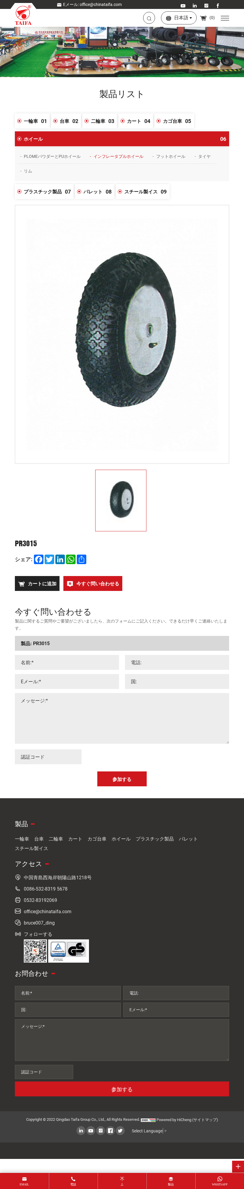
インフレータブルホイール (118, 156)
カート (138, 120)
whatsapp (220, 1184)
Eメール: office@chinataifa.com (92, 4)
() (212, 17)
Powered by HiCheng (174, 1119)
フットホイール (170, 156)
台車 (69, 120)
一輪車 (35, 120)
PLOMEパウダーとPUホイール (52, 156)
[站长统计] (148, 1119)
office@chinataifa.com (47, 911)
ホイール (125, 138)
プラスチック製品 (47, 191)
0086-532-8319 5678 (46, 888)
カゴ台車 (177, 120)
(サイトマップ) (205, 1119)
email (24, 1184)
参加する (122, 1089)
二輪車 (102, 120)
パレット (98, 191)
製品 (171, 1184)
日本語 (181, 17)
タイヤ (204, 156)
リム (28, 171)
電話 (73, 1184)
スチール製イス (145, 191)
